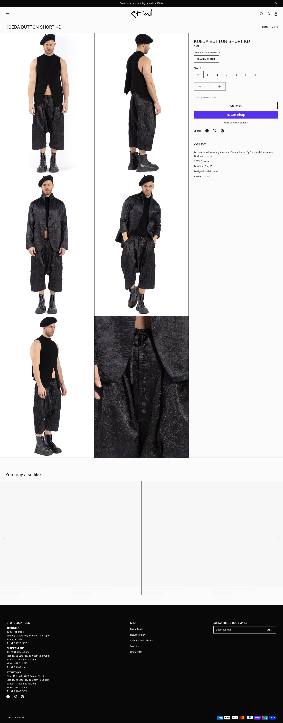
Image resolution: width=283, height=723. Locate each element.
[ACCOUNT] (268, 14)
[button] (8, 14)
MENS (275, 27)
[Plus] (220, 86)
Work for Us (136, 646)
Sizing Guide (136, 629)
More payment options (236, 122)
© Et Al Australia (15, 717)
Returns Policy (137, 634)
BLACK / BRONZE (206, 59)
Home (265, 27)
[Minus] (200, 86)
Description (200, 143)
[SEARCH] (261, 14)
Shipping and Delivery (141, 640)
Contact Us (136, 652)
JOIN (269, 630)
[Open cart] (276, 14)
